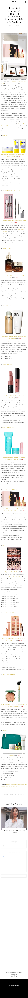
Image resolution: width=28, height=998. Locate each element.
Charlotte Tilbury (6, 126)
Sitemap (7, 990)
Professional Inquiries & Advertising (14, 981)
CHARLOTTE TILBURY (9, 612)
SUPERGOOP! (6, 135)
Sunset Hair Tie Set (11, 572)
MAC (24, 124)
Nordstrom (6, 92)
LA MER (5, 730)
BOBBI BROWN (7, 364)
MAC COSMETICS (9, 675)
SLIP (3, 545)
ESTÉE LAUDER (7, 248)
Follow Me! (14, 976)
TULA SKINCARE (8, 428)
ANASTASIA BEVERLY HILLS (11, 191)
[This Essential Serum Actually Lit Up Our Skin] (14, 818)
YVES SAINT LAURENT (10, 489)
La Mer (20, 124)
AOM (14, 2)
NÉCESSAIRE (6, 306)
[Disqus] (14, 903)
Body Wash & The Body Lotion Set (13, 341)
